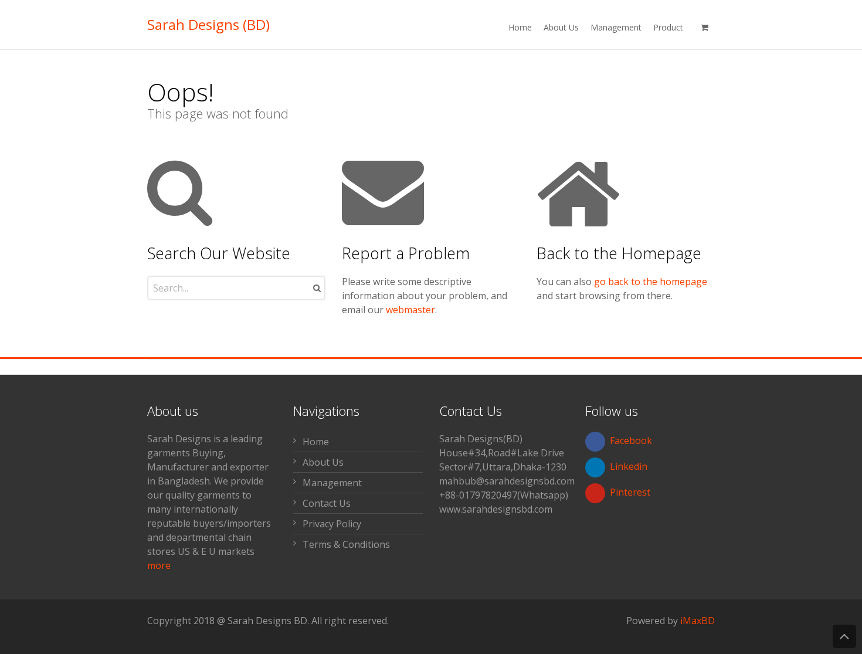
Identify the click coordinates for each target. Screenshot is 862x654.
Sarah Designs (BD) (208, 25)
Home (316, 441)
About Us (323, 462)
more (159, 565)
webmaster (410, 309)
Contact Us (327, 503)
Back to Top (844, 636)
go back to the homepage (650, 281)
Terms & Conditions (346, 544)
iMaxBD (697, 620)
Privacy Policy (332, 523)
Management (332, 482)
